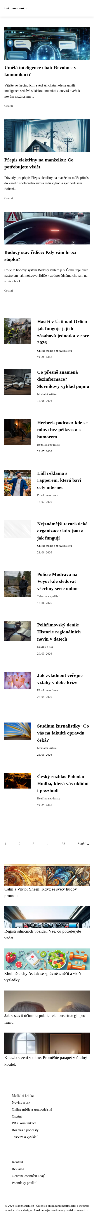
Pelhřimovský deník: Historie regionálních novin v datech (59, 632)
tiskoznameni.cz (16, 8)
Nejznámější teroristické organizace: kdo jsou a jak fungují (62, 531)
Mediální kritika (47, 394)
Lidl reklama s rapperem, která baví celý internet (59, 480)
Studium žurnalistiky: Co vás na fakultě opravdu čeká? (63, 733)
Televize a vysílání (48, 596)
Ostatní (8, 105)
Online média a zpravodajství (54, 350)
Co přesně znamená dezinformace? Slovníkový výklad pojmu (63, 379)
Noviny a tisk (45, 646)
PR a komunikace (47, 495)
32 (63, 844)
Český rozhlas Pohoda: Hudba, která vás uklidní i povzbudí (63, 783)
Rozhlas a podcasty (48, 444)
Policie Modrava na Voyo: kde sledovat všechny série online (57, 581)
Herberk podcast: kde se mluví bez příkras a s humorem (62, 429)
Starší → (84, 844)
